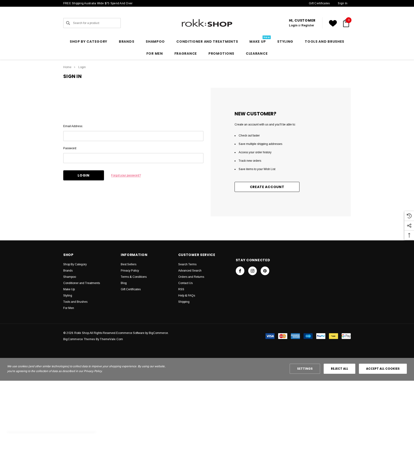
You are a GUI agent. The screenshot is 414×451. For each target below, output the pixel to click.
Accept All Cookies (383, 369)
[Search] (68, 23)
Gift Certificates (319, 3)
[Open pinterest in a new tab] (265, 271)
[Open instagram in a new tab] (252, 271)
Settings (305, 369)
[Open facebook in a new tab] (240, 271)
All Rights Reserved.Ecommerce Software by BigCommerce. (129, 333)
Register (307, 25)
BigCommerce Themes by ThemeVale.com (93, 339)
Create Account (267, 186)
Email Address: (73, 126)
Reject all (339, 369)
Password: (70, 148)
